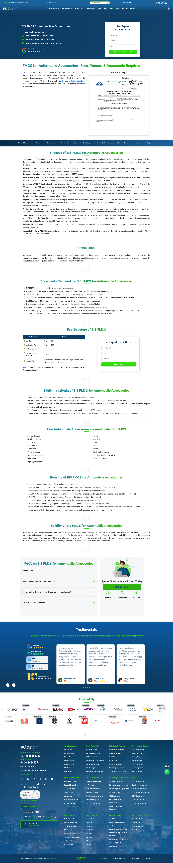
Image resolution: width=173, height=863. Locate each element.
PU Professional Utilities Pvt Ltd (35, 858)
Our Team (89, 826)
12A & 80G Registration (139, 789)
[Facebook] (159, 2)
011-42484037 (29, 762)
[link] (18, 2)
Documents (65, 143)
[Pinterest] (46, 779)
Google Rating (36, 645)
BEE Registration (68, 764)
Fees (76, 143)
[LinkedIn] (166, 2)
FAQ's (149, 143)
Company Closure (92, 792)
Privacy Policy (103, 858)
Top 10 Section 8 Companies (118, 819)
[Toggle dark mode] (169, 9)
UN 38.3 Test (113, 760)
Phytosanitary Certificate (94, 771)
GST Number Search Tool (71, 826)
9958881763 (52, 2)
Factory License (68, 753)
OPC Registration (115, 796)
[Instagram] (162, 2)
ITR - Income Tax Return (94, 789)
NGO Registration (138, 781)
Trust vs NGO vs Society (117, 843)
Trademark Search (69, 841)
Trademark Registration (94, 781)
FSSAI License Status (70, 822)
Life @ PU (89, 830)
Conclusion (51, 143)
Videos (88, 844)
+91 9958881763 (30, 755)
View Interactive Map (27, 792)
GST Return (90, 785)
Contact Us (90, 819)
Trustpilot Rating (37, 651)
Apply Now (118, 364)
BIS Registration (68, 760)
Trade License (68, 792)
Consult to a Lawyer (138, 830)
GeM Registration (138, 749)
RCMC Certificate (92, 757)
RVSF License (67, 768)
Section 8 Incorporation (140, 785)
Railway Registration (139, 757)
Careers (89, 833)
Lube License (67, 796)
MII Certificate (137, 760)
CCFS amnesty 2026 (92, 799)
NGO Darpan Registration (140, 792)
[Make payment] (30, 812)
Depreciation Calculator (71, 833)
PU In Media (90, 841)
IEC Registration (91, 749)
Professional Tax (69, 803)
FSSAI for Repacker (115, 764)
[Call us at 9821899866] (166, 766)
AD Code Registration (93, 753)
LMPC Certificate (114, 757)
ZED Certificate (137, 771)
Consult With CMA (138, 826)
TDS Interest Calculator (71, 837)
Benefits (127, 143)
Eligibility (86, 143)
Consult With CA (137, 819)
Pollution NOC (68, 749)
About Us (89, 822)
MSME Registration (69, 781)
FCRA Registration (138, 799)
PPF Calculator (68, 830)
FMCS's (26, 72)
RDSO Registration (138, 768)
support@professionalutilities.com (34, 770)
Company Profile (126, 2)
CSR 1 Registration (138, 796)
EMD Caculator (68, 844)
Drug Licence (67, 771)
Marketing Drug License (117, 768)
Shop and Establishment (71, 785)
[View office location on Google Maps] (39, 794)
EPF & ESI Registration (70, 799)
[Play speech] (6, 774)
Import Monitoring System (95, 760)
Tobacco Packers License (117, 771)
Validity (138, 143)
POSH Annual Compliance (94, 796)
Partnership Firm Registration (119, 789)
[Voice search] (108, 3)
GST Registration (69, 789)
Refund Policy (135, 858)
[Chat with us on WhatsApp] (166, 771)
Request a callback (123, 52)
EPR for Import (91, 768)
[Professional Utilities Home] (39, 747)
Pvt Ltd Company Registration (119, 785)
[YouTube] (52, 779)
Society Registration (139, 803)
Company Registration (116, 781)
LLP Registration (114, 792)
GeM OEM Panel (137, 753)
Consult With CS (137, 822)
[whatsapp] (157, 2)
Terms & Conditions (118, 858)
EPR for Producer (69, 757)
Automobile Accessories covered (107, 143)
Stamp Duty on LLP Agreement (119, 839)
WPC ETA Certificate (93, 803)
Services (89, 837)
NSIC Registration (138, 764)
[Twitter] (164, 2)
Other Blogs (113, 846)
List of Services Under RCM (118, 829)
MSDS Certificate (115, 753)
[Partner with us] (29, 806)
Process (39, 143)
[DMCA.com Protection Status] (82, 858)
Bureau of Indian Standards (73, 81)
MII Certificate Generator (71, 819)
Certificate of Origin (92, 764)
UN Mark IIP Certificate (116, 749)
